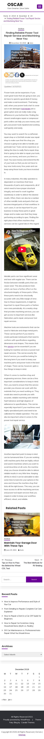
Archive (21, 29)
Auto (31, 43)
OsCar (15, 4)
